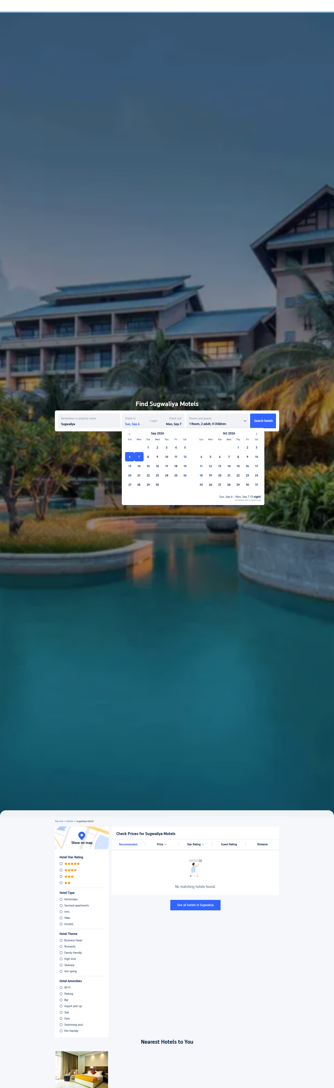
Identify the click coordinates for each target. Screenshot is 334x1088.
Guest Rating (229, 844)
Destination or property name (78, 418)
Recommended (128, 844)
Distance (262, 844)
